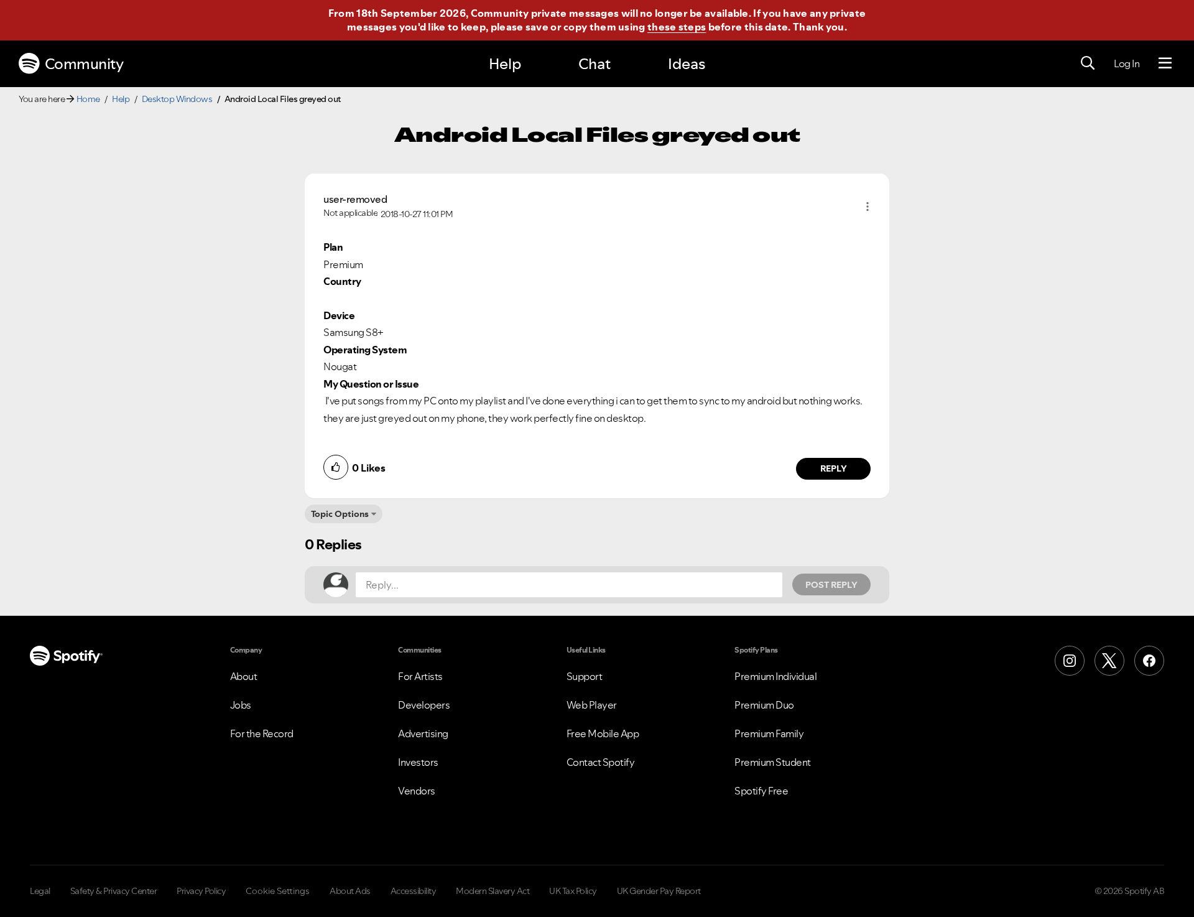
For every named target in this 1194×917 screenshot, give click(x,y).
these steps (676, 27)
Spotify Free (761, 791)
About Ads (350, 890)
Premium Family (768, 733)
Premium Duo (764, 705)
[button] (867, 206)
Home (88, 99)
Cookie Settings (278, 890)
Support (585, 676)
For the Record (262, 733)
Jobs (240, 705)
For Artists (420, 676)
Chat (594, 64)
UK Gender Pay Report (659, 890)
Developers (424, 705)
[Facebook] (1149, 661)
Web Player (592, 705)
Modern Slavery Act (492, 890)
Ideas (686, 64)
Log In (1126, 63)
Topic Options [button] (340, 514)
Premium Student (772, 762)
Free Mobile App (603, 733)
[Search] (1087, 63)
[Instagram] (1070, 661)
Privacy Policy (201, 890)
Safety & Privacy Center (113, 890)
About (243, 676)
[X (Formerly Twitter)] (1109, 661)
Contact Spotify (601, 762)
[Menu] (1165, 63)
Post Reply (831, 585)
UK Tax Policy (573, 890)
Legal (40, 890)
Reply (833, 468)
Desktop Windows (177, 99)
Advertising (423, 733)
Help (505, 64)
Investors (418, 762)
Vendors (416, 791)
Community (84, 64)
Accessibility (414, 890)
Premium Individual (775, 676)
